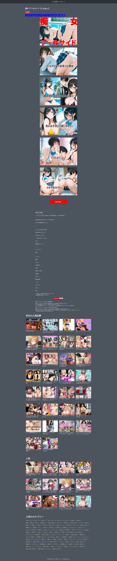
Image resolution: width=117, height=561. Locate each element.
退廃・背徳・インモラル (45, 548)
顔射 (68, 534)
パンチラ (39, 546)
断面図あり (64, 544)
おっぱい (36, 15)
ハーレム (86, 537)
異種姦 (28, 544)
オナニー (82, 527)
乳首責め (29, 541)
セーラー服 (51, 537)
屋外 (50, 544)
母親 (67, 546)
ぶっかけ (50, 15)
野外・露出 (52, 522)
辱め (64, 15)
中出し (29, 520)
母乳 (68, 541)
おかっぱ (31, 15)
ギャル (46, 529)
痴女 (50, 539)
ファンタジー (55, 529)
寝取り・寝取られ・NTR (32, 522)
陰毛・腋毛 (37, 541)
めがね (54, 15)
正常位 (53, 527)
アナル (27, 15)
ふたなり (60, 546)
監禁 (35, 532)
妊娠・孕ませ (85, 525)
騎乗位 (29, 527)
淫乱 (59, 537)
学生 (46, 525)
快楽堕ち (66, 527)
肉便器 (68, 529)
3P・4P (52, 525)
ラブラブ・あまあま (31, 529)
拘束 (28, 525)
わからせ (36, 544)
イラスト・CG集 (84, 522)
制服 (73, 520)
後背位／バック (38, 527)
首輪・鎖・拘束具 (80, 544)
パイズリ (41, 15)
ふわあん (27, 12)
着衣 (59, 527)
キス (74, 541)
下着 (46, 532)
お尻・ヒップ (61, 525)
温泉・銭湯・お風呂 (31, 548)
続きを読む (58, 202)
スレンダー (73, 539)
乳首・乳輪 (75, 534)
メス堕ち (57, 544)
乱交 (41, 532)
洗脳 (56, 539)
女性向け (83, 546)
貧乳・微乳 (71, 532)
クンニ (62, 534)
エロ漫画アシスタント (58, 1)
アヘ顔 (69, 525)
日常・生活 (54, 541)
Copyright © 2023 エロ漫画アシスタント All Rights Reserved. (58, 559)
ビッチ (76, 525)
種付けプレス (30, 539)
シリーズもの (74, 546)
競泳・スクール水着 (60, 532)
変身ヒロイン (30, 546)
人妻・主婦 (74, 522)
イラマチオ (29, 534)
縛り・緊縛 (79, 532)
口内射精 (65, 537)
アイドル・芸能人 (31, 537)
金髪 (52, 532)
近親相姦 (43, 544)
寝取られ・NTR (57, 548)
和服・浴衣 (46, 546)
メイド (61, 541)
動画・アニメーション (75, 537)
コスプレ (55, 534)
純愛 (72, 544)
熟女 (34, 525)
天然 (61, 539)
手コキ (38, 539)
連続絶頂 (83, 534)
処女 (67, 522)
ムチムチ (74, 527)
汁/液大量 (38, 534)
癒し (54, 546)
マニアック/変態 (83, 539)
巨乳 (58, 15)
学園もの (44, 522)
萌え (46, 527)
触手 (44, 539)
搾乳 (67, 539)
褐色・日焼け (47, 534)
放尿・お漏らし (81, 541)
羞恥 (62, 529)
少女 (74, 529)
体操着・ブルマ (42, 537)
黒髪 (88, 529)
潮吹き (28, 532)
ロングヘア (45, 541)
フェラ (45, 15)
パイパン (81, 529)
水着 (61, 15)
